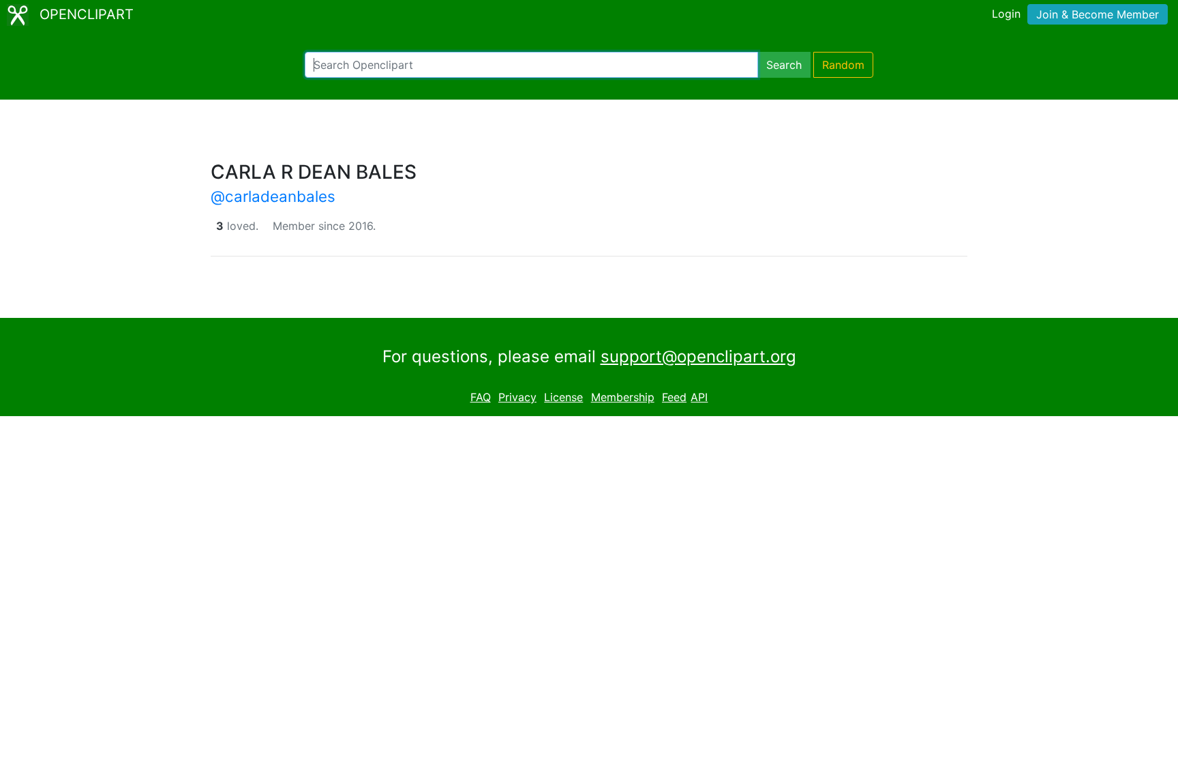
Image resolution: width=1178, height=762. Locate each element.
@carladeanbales (273, 196)
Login (1006, 13)
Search (784, 65)
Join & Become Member (1097, 14)
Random (843, 65)
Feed (674, 397)
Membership (622, 397)
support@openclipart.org (698, 356)
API (699, 397)
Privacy (517, 397)
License (563, 397)
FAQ (480, 397)
